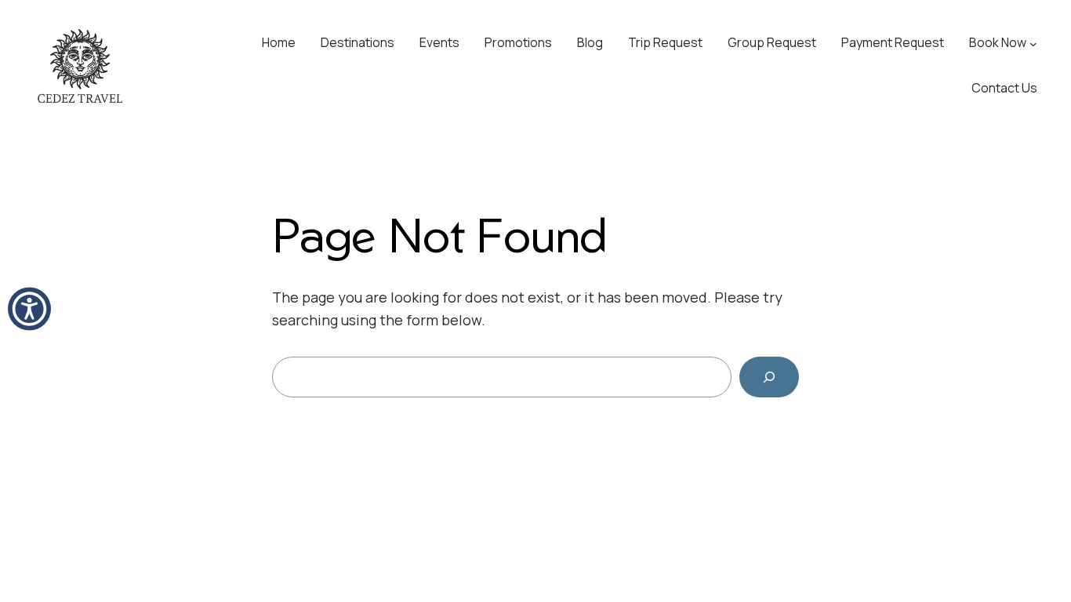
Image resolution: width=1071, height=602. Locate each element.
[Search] (769, 377)
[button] (29, 309)
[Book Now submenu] (1033, 43)
